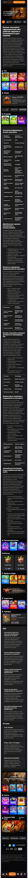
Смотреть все (21, 818)
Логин (9, 2)
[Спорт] (21, 874)
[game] (5, 119)
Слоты (18, 22)
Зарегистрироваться (19, 2)
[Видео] (3, 874)
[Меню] (24, 874)
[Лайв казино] (17, 874)
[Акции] (6, 874)
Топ (10, 22)
